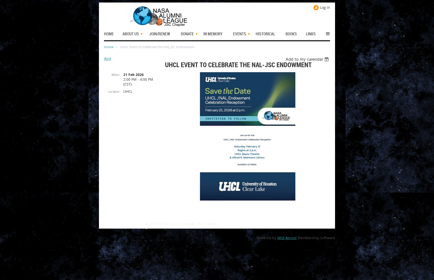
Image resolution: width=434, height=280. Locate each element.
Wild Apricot (287, 237)
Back (107, 58)
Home (108, 47)
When (116, 75)
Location (114, 91)
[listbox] (308, 59)
